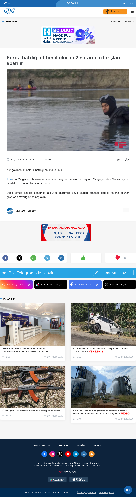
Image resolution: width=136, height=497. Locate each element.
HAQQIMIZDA (42, 445)
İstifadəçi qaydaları (86, 492)
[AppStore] (78, 480)
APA (9, 179)
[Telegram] (76, 454)
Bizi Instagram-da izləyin (19, 284)
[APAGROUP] (68, 472)
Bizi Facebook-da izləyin (86, 284)
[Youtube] (68, 454)
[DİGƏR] (131, 11)
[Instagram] (52, 454)
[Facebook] (44, 454)
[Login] (131, 3)
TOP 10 (98, 445)
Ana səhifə (116, 21)
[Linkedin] (84, 454)
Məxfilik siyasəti (106, 492)
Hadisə (129, 21)
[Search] (124, 3)
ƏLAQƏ (63, 445)
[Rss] (92, 454)
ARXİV (81, 445)
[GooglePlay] (57, 480)
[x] (60, 454)
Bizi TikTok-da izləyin (51, 284)
